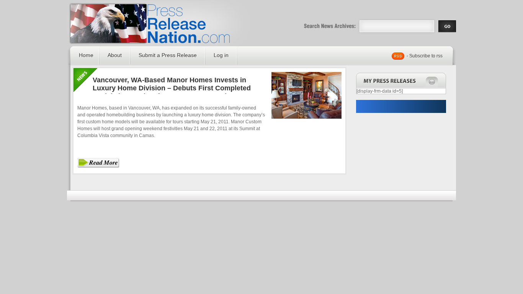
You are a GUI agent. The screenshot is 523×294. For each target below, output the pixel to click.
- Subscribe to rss (425, 56)
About (115, 55)
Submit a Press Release (168, 55)
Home (86, 55)
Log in (221, 55)
